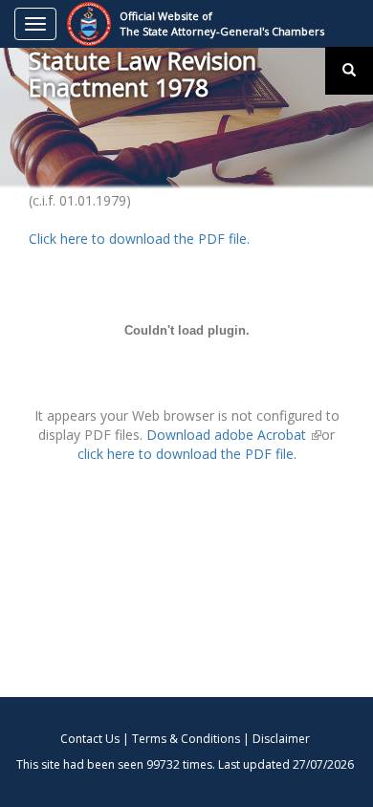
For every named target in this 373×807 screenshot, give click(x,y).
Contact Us (90, 739)
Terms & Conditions (186, 739)
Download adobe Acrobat (233, 434)
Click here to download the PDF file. (139, 238)
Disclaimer (281, 739)
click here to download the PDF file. (186, 454)
